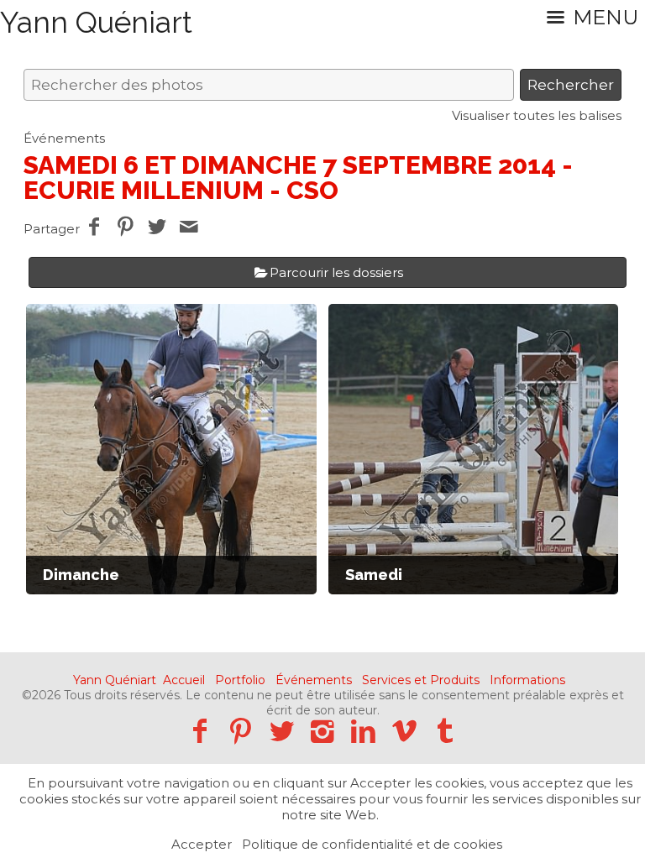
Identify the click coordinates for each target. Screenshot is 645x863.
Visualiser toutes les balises (536, 115)
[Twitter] (282, 730)
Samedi (373, 574)
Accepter (201, 844)
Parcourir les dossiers (336, 272)
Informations (527, 680)
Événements (64, 138)
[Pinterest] (241, 730)
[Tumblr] (445, 730)
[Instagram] (323, 730)
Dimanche (81, 574)
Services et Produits (421, 680)
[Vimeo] (404, 730)
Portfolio (240, 680)
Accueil (184, 680)
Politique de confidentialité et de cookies (372, 844)
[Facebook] (199, 730)
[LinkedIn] (363, 730)
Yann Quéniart (114, 680)
